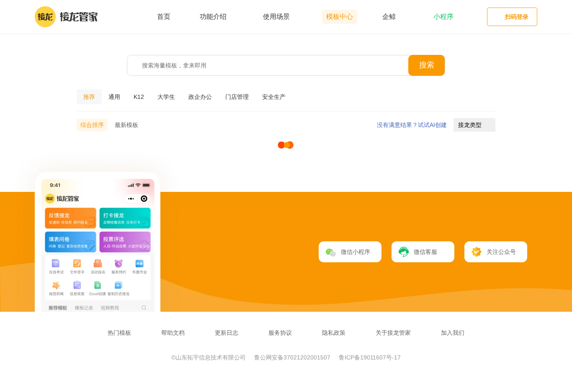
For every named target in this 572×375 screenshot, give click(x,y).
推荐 (89, 96)
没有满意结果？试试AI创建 (412, 125)
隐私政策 (333, 332)
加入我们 (452, 332)
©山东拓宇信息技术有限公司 (209, 357)
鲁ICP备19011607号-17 (370, 357)
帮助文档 (173, 332)
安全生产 (274, 96)
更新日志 (226, 332)
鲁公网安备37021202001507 (293, 357)
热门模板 (119, 332)
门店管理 (237, 96)
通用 (114, 96)
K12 (139, 96)
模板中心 (339, 16)
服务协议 (280, 332)
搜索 (426, 65)
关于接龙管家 (393, 332)
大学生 (166, 96)
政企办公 (200, 96)
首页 (163, 16)
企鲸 (389, 16)
